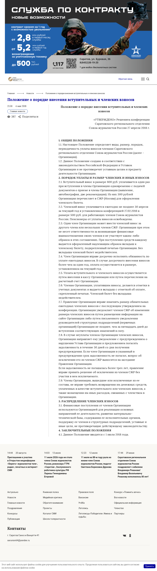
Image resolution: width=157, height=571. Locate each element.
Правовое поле (86, 492)
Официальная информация (128, 503)
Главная (11, 93)
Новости (30, 93)
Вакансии (83, 497)
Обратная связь (125, 79)
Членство (119, 508)
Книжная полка (51, 492)
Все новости (120, 497)
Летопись (83, 508)
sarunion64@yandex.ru (18, 540)
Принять (149, 566)
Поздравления (14, 508)
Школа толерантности (54, 519)
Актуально (12, 492)
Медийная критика (52, 497)
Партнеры (119, 513)
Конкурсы (12, 513)
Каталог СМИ (49, 513)
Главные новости (16, 503)
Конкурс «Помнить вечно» (127, 492)
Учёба (81, 503)
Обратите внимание (53, 503)
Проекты (47, 508)
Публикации (13, 519)
